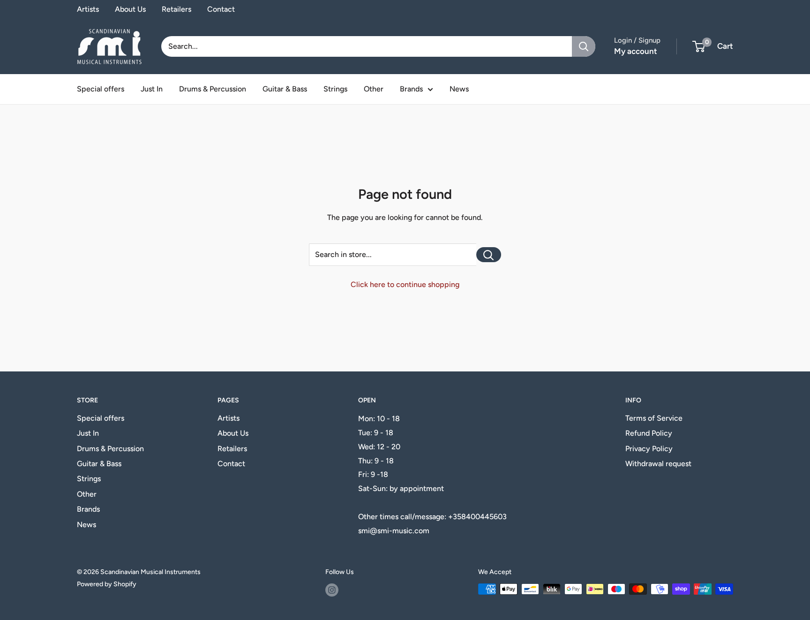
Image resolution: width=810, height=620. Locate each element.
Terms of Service (653, 418)
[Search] (583, 46)
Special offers (100, 88)
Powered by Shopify (106, 584)
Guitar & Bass (284, 88)
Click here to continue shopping (405, 284)
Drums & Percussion (212, 88)
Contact (221, 9)
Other (373, 88)
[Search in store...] (488, 254)
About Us (130, 9)
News (459, 88)
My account (635, 51)
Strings (335, 88)
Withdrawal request (658, 463)
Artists (88, 9)
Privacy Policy (649, 448)
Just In (152, 88)
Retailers (176, 9)
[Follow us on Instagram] (331, 590)
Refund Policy (648, 433)
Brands (411, 88)
